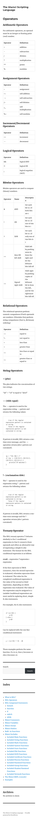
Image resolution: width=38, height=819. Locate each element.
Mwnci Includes (11, 734)
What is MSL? (10, 697)
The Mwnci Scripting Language (13, 813)
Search (5, 667)
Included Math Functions (17, 743)
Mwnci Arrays (10, 726)
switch (9, 714)
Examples (9, 780)
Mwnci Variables (11, 723)
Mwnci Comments (12, 720)
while (9, 717)
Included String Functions (17, 740)
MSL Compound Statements (16, 703)
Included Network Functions (18, 774)
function (10, 709)
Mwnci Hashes (11, 728)
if (7, 711)
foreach (10, 706)
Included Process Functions (18, 760)
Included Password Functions (19, 763)
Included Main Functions (17, 737)
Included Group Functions (17, 765)
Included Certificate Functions (19, 757)
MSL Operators (11, 700)
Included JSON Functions (17, 754)
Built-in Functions (12, 731)
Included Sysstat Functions (18, 746)
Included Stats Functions (17, 748)
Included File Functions (16, 751)
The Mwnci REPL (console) (15, 777)
